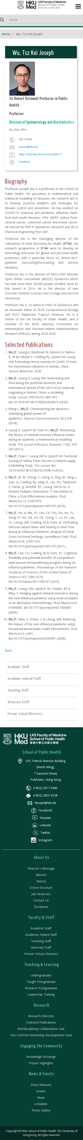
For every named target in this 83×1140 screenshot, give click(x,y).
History (41, 881)
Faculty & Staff (42, 918)
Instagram (45, 840)
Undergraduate (41, 975)
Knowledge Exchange (41, 1057)
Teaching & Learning (41, 965)
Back (8, 650)
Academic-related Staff (41, 935)
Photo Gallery (41, 1110)
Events (41, 1091)
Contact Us (41, 900)
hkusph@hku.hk (45, 803)
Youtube (45, 818)
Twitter (45, 833)
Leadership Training (40, 994)
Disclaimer (41, 907)
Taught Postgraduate (41, 982)
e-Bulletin (40, 1104)
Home (6, 34)
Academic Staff (41, 928)
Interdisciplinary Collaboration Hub (40, 1029)
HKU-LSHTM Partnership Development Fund (41, 1035)
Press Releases (41, 1085)
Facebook (45, 810)
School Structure (41, 888)
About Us (41, 857)
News (41, 1097)
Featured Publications (41, 1022)
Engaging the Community (41, 1046)
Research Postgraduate (41, 988)
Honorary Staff (41, 947)
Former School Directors (41, 954)
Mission (41, 875)
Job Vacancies (40, 894)
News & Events (41, 1074)
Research (41, 1005)
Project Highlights (41, 1063)
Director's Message (41, 868)
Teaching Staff (41, 941)
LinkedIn (45, 825)
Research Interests (41, 1016)
